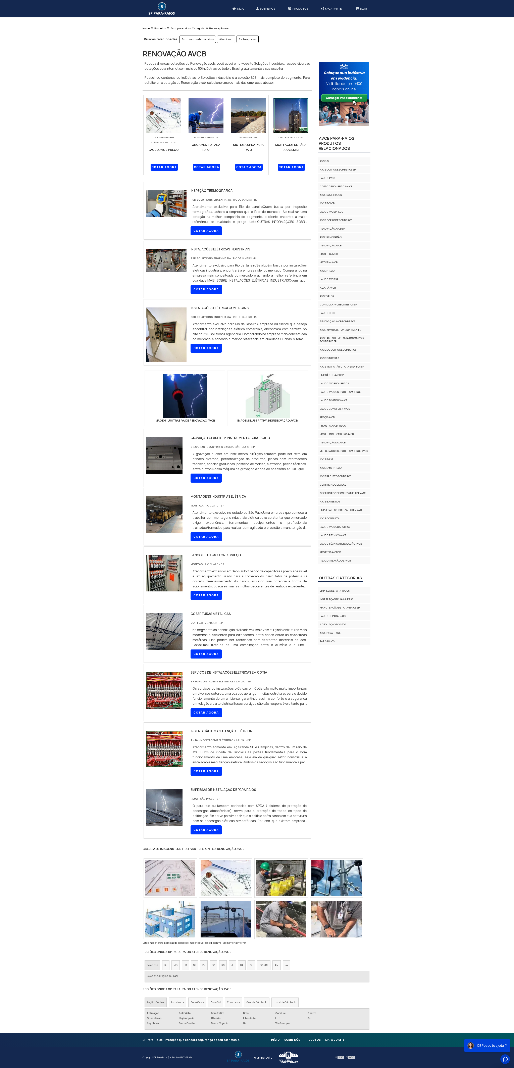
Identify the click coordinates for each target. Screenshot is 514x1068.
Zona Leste (233, 1002)
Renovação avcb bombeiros (337, 321)
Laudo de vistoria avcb (335, 408)
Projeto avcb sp (330, 552)
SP (194, 965)
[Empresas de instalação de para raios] (164, 823)
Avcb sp (324, 161)
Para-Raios (327, 641)
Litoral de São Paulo (285, 1002)
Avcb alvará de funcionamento (340, 330)
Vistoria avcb (329, 262)
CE (251, 965)
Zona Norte (177, 1002)
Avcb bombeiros (330, 501)
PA (286, 965)
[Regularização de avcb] (170, 919)
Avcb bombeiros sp (331, 195)
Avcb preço (327, 271)
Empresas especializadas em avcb (341, 510)
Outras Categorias (340, 578)
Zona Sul (215, 1002)
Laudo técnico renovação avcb (341, 543)
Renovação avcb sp (332, 228)
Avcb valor (327, 296)
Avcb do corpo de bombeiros (198, 39)
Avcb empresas (247, 39)
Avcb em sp (326, 459)
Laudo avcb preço (331, 211)
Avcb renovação (331, 237)
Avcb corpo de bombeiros (336, 220)
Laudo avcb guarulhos (335, 527)
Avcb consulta (330, 518)
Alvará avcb (226, 39)
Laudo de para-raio (333, 616)
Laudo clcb (327, 313)
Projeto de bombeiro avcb (337, 434)
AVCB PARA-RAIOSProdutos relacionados (336, 143)
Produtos (313, 1039)
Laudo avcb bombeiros (334, 383)
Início (275, 1039)
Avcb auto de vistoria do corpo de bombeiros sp (342, 339)
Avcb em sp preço (331, 468)
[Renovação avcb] (185, 396)
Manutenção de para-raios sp (340, 607)
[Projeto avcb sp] (281, 878)
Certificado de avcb (333, 484)
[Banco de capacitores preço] (164, 589)
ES (185, 965)
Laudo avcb (327, 178)
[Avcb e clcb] (226, 919)
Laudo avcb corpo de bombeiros (340, 392)
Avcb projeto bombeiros (335, 476)
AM (276, 965)
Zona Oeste (197, 1002)
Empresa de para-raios (335, 590)
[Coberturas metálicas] (164, 647)
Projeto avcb (329, 254)
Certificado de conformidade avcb (343, 493)
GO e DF (263, 965)
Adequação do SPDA (333, 624)
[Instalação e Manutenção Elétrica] (164, 765)
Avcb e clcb (327, 203)
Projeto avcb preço (333, 425)
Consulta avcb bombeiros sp (338, 304)
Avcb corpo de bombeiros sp (338, 169)
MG (175, 965)
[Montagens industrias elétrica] (164, 530)
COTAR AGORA (164, 167)
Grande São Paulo (256, 1002)
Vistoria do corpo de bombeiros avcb (344, 451)
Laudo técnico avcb (333, 535)
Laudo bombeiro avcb (333, 400)
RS (222, 965)
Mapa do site (335, 1039)
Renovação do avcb (333, 442)
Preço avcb (327, 417)
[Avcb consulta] (336, 878)
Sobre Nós (292, 1039)
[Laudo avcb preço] (226, 878)
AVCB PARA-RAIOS (330, 633)
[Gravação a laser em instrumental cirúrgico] (164, 471)
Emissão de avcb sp (332, 375)
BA (241, 965)
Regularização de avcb (335, 560)
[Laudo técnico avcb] (281, 919)
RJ (165, 965)
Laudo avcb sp (329, 279)
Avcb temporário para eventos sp (342, 366)
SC (213, 965)
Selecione (152, 965)
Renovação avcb (331, 245)
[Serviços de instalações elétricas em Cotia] (164, 706)
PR (203, 965)
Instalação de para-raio (336, 599)
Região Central (155, 1002)
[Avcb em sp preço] (336, 919)
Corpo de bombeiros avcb (336, 186)
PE (232, 965)
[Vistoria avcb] (170, 878)
